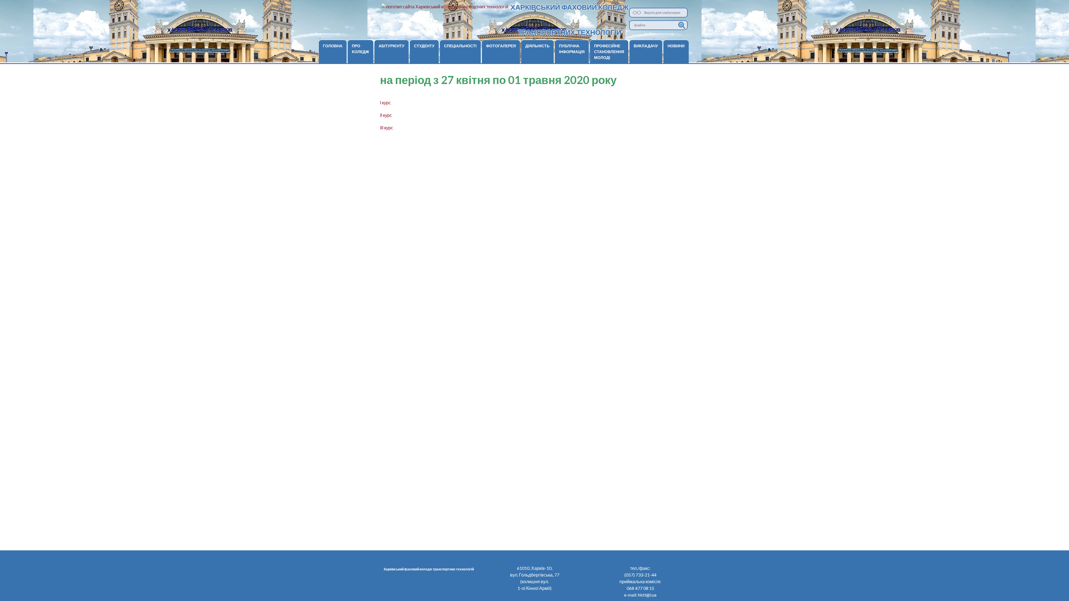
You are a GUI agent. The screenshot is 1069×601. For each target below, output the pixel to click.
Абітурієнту (391, 45)
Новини (676, 45)
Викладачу (646, 45)
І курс (385, 102)
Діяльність (537, 45)
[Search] (682, 25)
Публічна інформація (572, 48)
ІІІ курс (386, 127)
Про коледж (360, 48)
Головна (332, 45)
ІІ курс (386, 115)
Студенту (424, 45)
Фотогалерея (501, 45)
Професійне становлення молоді (609, 51)
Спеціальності (460, 45)
